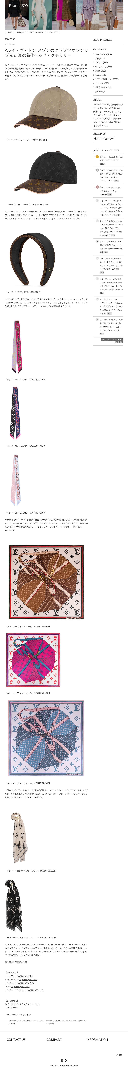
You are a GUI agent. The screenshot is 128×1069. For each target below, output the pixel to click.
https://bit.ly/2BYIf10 (24, 976)
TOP (10, 32)
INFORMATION (37, 32)
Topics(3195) (101, 75)
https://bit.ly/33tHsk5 (34, 990)
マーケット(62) (102, 83)
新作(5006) (100, 58)
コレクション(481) (103, 54)
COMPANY (53, 32)
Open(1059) (100, 71)
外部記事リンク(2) (103, 87)
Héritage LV (21, 32)
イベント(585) (101, 63)
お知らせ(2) (100, 91)
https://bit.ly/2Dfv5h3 (28, 980)
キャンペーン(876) (103, 67)
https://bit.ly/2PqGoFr (24, 983)
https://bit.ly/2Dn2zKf (20, 987)
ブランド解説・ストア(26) (107, 79)
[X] (66, 1061)
